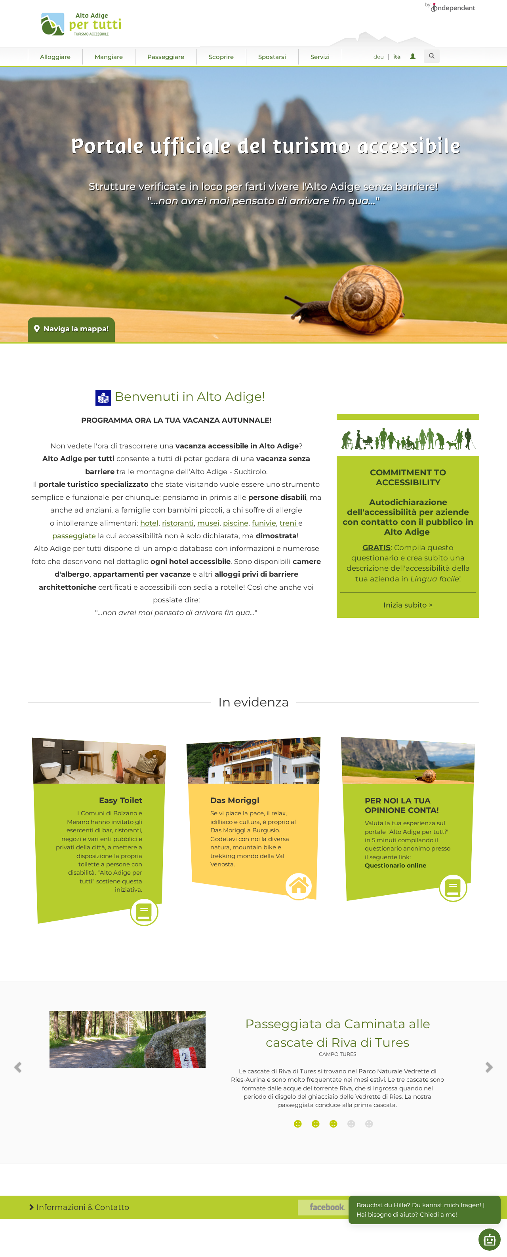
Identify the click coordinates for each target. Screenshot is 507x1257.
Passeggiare (165, 57)
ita (396, 56)
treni (289, 523)
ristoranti (178, 523)
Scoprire (221, 57)
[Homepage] (84, 24)
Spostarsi (272, 57)
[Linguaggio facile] (103, 396)
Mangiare (109, 57)
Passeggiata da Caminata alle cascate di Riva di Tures (337, 1036)
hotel (149, 523)
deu (379, 56)
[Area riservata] (414, 57)
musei (208, 523)
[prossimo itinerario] (488, 1067)
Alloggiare (55, 57)
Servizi (320, 57)
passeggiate (74, 536)
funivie (264, 523)
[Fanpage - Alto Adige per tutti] (327, 1207)
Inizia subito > (408, 605)
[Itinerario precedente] (18, 1067)
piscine (235, 523)
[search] (432, 56)
